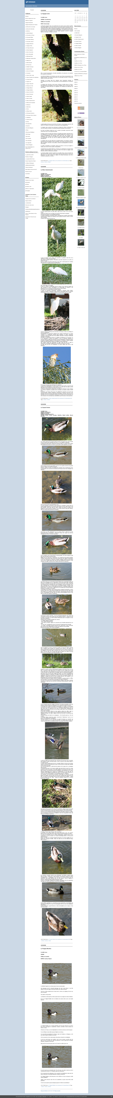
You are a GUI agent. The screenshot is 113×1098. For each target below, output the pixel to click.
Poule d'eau (81, 167)
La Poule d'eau (28, 64)
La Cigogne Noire (28, 45)
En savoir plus (83, 1096)
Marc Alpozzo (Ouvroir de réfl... (31, 169)
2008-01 (76, 88)
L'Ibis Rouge (27, 134)
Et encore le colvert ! (81, 127)
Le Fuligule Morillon (78, 43)
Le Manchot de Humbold (30, 102)
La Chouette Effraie (29, 37)
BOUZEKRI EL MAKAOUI (79, 57)
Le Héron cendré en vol (80, 177)
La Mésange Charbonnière (30, 58)
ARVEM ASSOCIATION (29, 165)
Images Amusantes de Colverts (31, 24)
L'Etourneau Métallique (29, 132)
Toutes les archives (78, 103)
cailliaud (75, 75)
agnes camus (76, 54)
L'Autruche (27, 125)
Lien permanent (59, 160)
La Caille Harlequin (29, 33)
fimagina (27, 207)
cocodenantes (28, 202)
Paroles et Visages (29, 156)
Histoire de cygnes (29, 20)
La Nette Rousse (28, 62)
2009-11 (76, 82)
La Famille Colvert (81, 227)
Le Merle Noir (28, 106)
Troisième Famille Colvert (81, 197)
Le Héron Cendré (28, 98)
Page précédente (44, 1090)
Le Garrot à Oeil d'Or (29, 92)
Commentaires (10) (66, 939)
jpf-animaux (27, 182)
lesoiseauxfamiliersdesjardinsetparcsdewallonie (34, 209)
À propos (32, 9)
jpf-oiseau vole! (28, 186)
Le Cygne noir (28, 81)
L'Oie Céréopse (28, 140)
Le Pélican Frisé (28, 111)
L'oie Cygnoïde (28, 142)
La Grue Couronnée (29, 52)
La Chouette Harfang (29, 39)
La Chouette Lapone (29, 41)
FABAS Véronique (77, 65)
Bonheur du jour (28, 171)
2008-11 (76, 84)
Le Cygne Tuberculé (29, 83)
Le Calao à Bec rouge (29, 75)
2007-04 (76, 101)
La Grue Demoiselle (29, 54)
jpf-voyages (27, 190)
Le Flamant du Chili (29, 85)
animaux (45, 399)
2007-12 (76, 90)
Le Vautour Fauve (28, 119)
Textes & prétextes (29, 167)
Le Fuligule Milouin (29, 87)
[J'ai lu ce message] (111, 1096)
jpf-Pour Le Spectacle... (29, 188)
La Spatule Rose (28, 68)
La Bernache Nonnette (29, 28)
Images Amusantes (29, 22)
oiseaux (48, 399)
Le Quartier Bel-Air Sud (29, 158)
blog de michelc (28, 200)
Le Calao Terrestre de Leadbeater (31, 77)
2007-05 (76, 99)
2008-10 (76, 86)
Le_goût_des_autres (29, 154)
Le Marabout (27, 104)
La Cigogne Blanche (29, 43)
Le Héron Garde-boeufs (30, 100)
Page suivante (57, 1090)
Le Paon (27, 108)
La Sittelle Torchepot (29, 66)
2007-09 (76, 92)
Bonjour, (27, 16)
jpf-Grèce (27, 184)
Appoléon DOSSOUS (78, 73)
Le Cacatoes (27, 73)
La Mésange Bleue (29, 56)
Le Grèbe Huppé (28, 96)
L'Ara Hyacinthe (28, 123)
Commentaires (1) (65, 160)
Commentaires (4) (68, 398)
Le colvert (81, 237)
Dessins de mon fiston (29, 180)
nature (49, 940)
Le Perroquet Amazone (29, 113)
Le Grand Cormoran (29, 94)
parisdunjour (27, 211)
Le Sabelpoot (28, 117)
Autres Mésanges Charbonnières (81, 147)
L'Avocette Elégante (29, 127)
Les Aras (27, 121)
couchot (75, 71)
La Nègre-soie (28, 60)
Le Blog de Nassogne (29, 163)
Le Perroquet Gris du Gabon (30, 115)
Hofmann (76, 67)
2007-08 (76, 94)
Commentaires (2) (66, 1085)
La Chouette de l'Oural (29, 35)
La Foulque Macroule (29, 47)
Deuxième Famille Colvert (81, 207)
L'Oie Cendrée (28, 138)
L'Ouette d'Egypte (28, 144)
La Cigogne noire (77, 37)
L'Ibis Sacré (27, 136)
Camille (75, 63)
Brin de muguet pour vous (30, 18)
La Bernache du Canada (30, 26)
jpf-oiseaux (30, 2)
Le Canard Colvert (28, 79)
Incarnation (27, 173)
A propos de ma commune (30, 198)
